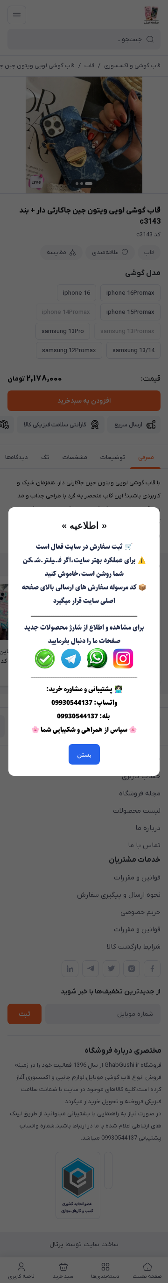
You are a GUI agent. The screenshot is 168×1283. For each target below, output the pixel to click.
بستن (84, 754)
